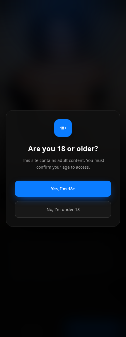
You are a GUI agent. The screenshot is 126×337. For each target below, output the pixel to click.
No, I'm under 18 (63, 209)
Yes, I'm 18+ (63, 188)
